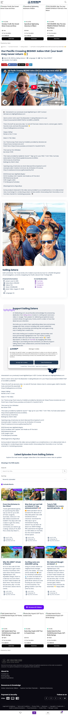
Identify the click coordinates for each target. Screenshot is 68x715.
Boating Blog (5, 676)
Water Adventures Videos (9, 688)
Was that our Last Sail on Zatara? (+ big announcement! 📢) (33, 506)
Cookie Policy (24, 366)
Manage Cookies (53, 708)
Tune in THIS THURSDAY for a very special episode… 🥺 (55, 506)
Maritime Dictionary (46, 688)
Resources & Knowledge (11, 685)
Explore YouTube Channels (29, 688)
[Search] (65, 2)
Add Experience (34, 712)
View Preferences (46, 362)
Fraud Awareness (32, 708)
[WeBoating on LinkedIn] (60, 698)
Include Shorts (8, 484)
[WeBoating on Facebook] (46, 698)
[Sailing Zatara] (34, 234)
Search (3, 468)
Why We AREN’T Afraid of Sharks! (12, 563)
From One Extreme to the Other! (11, 505)
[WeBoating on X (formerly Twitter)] (55, 698)
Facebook (40, 283)
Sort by (3, 476)
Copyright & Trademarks (57, 706)
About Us (5, 671)
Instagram (40, 285)
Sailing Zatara (24, 46)
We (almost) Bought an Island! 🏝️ (55, 563)
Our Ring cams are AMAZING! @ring (32, 563)
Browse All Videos (35, 607)
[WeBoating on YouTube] (65, 698)
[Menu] (2, 2)
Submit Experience (7, 678)
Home (4, 46)
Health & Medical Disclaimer (17, 708)
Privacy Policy (31, 366)
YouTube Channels (13, 46)
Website (39, 287)
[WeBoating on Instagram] (51, 698)
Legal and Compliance (41, 366)
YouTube (40, 281)
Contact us (4, 674)
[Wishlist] (20, 713)
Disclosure (44, 706)
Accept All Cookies (21, 362)
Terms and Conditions (23, 706)
